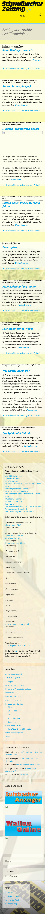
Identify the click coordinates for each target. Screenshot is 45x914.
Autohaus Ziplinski (12, 538)
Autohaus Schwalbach (14, 535)
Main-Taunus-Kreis (13, 696)
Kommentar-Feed (12, 900)
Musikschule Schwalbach (15, 499)
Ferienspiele (10, 247)
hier (16, 651)
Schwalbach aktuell (13, 726)
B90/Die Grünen (11, 481)
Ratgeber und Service (14, 704)
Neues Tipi (24, 774)
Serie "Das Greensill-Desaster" (20, 729)
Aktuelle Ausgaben (12, 678)
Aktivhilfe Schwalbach (14, 476)
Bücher (11, 707)
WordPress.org (11, 904)
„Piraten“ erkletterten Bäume (20, 128)
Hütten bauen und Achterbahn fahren (21, 204)
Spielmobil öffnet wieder (17, 328)
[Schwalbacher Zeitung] (23, 7)
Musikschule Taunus (13, 501)
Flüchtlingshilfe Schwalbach (16, 489)
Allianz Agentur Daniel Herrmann (18, 645)
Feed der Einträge (12, 896)
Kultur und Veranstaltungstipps (18, 689)
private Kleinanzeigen (14, 700)
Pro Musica (9, 504)
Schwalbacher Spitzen (14, 732)
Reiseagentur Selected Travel (17, 624)
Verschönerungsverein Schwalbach (19, 511)
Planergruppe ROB (12, 525)
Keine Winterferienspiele (17, 50)
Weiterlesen (21, 105)
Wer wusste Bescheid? (16, 371)
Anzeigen (9, 681)
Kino (9, 714)
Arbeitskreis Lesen (12, 478)
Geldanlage (12, 711)
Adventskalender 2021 (14, 674)
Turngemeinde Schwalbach (16, 509)
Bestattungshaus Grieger (15, 543)
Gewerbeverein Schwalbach (16, 491)
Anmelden (9, 892)
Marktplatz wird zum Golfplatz (28, 764)
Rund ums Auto (14, 718)
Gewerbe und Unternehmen (16, 685)
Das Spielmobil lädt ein (16, 433)
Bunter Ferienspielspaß (16, 86)
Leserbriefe (10, 693)
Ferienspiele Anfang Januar (19, 286)
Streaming (12, 722)
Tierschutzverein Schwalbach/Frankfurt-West (23, 506)
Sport (7, 736)
